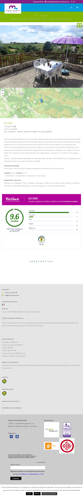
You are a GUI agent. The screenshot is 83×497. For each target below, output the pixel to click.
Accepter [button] (29, 493)
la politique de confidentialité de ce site (31, 474)
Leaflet (80, 117)
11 (45, 83)
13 (49, 83)
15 (52, 83)
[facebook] (11, 436)
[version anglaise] (74, 2)
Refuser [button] (37, 493)
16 (54, 83)
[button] (41, 101)
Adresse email (15, 465)
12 (47, 83)
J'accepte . (28, 474)
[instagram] (17, 436)
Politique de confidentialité (49, 493)
